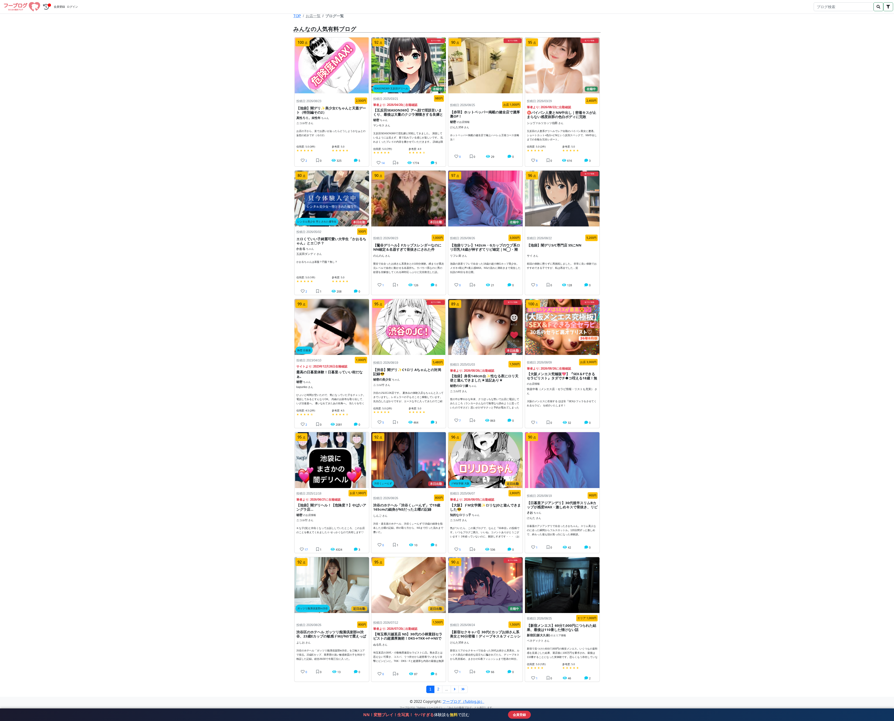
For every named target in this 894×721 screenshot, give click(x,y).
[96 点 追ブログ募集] (562, 198)
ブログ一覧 (334, 16)
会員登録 (59, 6)
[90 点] (562, 459)
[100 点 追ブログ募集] (562, 326)
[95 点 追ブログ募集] (408, 326)
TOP (297, 16)
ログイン (72, 6)
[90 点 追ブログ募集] (485, 64)
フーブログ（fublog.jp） (463, 701)
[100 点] (332, 64)
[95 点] (332, 459)
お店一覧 (313, 16)
